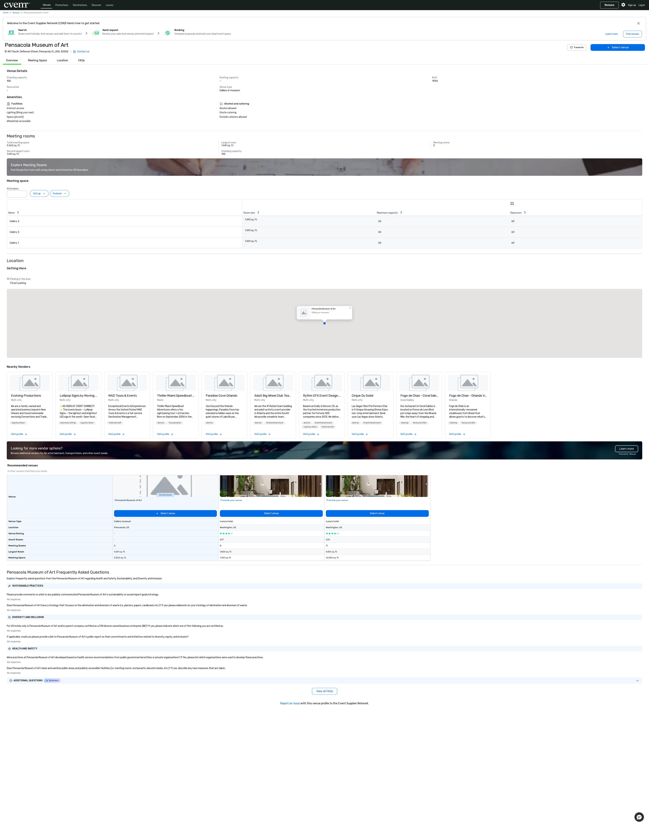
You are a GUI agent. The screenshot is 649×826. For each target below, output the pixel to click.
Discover (96, 5)
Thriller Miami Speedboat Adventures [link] (176, 395)
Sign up (632, 5)
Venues (47, 5)
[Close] (638, 23)
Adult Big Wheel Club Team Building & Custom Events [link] (273, 395)
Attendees (13, 188)
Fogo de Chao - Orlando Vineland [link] (468, 395)
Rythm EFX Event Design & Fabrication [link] (322, 395)
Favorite (579, 47)
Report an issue (290, 703)
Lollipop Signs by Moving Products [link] (78, 395)
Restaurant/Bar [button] (419, 423)
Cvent (5, 12)
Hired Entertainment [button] (274, 423)
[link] (30, 383)
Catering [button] (404, 423)
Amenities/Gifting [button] (68, 423)
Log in (642, 5)
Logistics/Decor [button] (18, 423)
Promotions (61, 5)
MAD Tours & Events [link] (122, 395)
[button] (23, 193)
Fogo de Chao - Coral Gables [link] (419, 395)
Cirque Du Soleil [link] (362, 395)
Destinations (80, 5)
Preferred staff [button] (115, 423)
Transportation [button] (175, 423)
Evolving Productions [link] (26, 395)
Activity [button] (161, 423)
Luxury (109, 5)
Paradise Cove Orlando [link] (221, 395)
